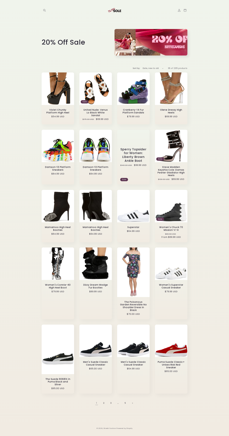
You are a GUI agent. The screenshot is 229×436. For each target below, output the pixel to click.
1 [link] (96, 402)
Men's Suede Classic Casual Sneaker (95, 363)
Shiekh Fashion (110, 428)
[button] (44, 10)
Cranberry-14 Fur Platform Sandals (133, 111)
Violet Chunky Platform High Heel (57, 111)
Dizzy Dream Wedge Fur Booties (95, 286)
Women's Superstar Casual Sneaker (171, 286)
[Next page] (132, 403)
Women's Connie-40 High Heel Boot (58, 286)
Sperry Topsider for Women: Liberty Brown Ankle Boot (133, 155)
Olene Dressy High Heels (171, 111)
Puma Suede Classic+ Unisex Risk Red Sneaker (171, 365)
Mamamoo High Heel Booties (58, 228)
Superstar (133, 227)
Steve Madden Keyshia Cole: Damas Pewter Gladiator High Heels (171, 171)
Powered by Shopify (124, 428)
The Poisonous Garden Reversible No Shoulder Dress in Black (133, 306)
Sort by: (136, 68)
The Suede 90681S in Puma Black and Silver (57, 382)
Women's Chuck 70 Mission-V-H (171, 228)
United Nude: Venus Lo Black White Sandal (95, 113)
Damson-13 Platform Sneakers (58, 168)
